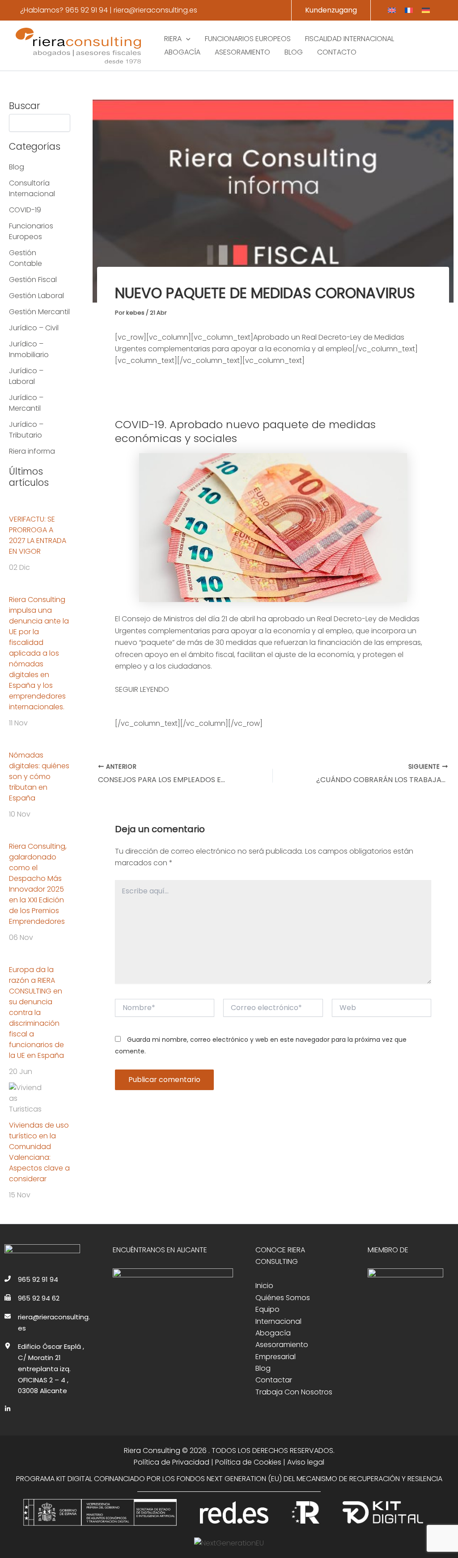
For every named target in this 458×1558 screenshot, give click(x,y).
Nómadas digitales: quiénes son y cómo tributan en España (39, 776)
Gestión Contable (25, 258)
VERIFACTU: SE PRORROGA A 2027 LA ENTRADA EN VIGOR (37, 535)
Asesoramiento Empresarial (281, 1350)
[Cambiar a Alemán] (425, 10)
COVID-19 (25, 210)
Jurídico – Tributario (26, 429)
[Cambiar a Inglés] (391, 10)
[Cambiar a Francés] (408, 10)
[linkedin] (7, 1409)
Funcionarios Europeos (31, 231)
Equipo (267, 1309)
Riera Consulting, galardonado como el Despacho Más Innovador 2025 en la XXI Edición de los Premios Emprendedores (38, 883)
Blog (16, 167)
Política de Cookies (248, 1462)
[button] (331, 10)
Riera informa (32, 451)
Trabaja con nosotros (293, 1392)
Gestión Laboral (36, 296)
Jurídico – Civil (34, 328)
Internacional (278, 1321)
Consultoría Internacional (32, 188)
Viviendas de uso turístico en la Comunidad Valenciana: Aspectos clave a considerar (39, 1152)
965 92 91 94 (86, 10)
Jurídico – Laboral (26, 376)
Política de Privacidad (171, 1462)
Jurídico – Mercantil (26, 402)
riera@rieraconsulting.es (155, 10)
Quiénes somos (282, 1298)
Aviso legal (305, 1462)
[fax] (7, 1297)
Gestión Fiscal (33, 279)
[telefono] (7, 1279)
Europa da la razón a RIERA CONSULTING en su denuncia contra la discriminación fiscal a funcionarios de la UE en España (36, 1012)
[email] (7, 1316)
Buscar (24, 105)
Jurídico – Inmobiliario (29, 349)
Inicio (264, 1285)
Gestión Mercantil (39, 312)
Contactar (273, 1380)
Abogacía (273, 1333)
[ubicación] (7, 1346)
